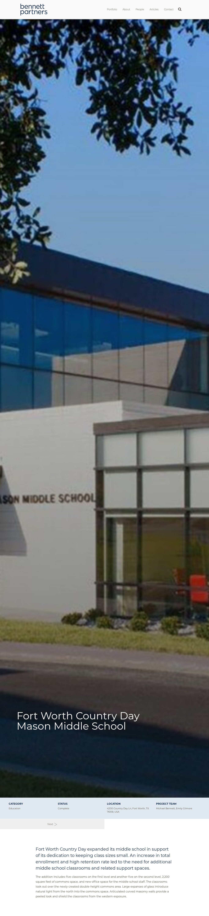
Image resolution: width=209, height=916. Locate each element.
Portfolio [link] (112, 9)
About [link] (126, 9)
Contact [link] (169, 9)
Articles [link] (154, 9)
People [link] (140, 9)
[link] (34, 9)
